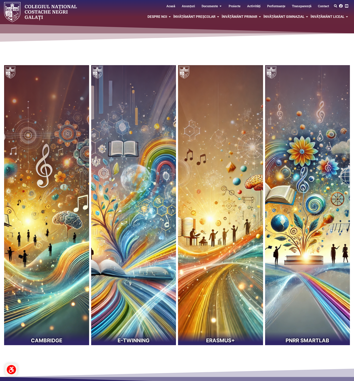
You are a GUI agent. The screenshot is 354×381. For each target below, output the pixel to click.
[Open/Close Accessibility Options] (11, 369)
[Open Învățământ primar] (259, 16)
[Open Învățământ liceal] (346, 16)
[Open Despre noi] (169, 16)
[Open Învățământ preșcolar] (218, 16)
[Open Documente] (220, 6)
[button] (335, 6)
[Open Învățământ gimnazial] (307, 16)
